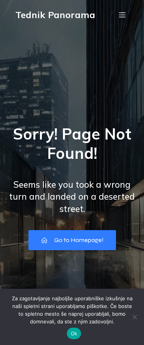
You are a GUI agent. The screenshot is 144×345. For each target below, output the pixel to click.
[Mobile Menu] (122, 14)
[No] (134, 317)
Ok (74, 333)
